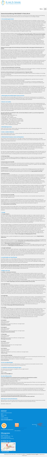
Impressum (42, 454)
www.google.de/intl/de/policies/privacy (11, 317)
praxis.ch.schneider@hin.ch (6, 373)
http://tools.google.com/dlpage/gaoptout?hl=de (25, 233)
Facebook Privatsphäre (6, 324)
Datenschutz (24, 455)
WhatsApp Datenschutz (6, 338)
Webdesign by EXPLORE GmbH (10, 454)
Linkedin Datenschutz (5, 346)
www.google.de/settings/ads (14, 244)
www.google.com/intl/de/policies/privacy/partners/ (29, 240)
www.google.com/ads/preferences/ (16, 245)
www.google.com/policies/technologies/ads (14, 243)
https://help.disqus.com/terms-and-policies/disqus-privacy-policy (21, 281)
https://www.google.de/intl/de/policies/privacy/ (14, 304)
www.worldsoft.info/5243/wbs (9, 204)
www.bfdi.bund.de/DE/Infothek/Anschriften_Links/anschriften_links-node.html (18, 396)
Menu (41, 9)
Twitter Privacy (4, 353)
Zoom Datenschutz (5, 360)
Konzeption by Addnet (21, 454)
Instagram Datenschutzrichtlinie (8, 331)
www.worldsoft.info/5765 (36, 171)
